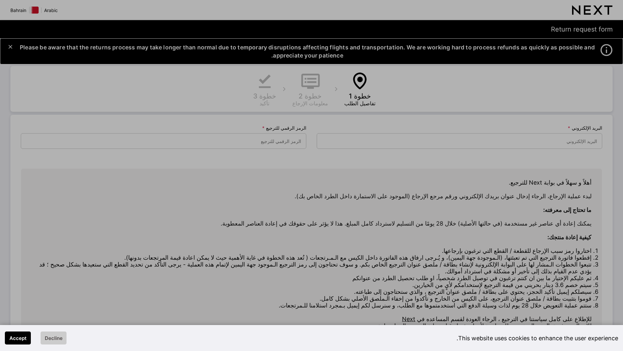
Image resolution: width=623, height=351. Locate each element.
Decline (54, 338)
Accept (18, 338)
